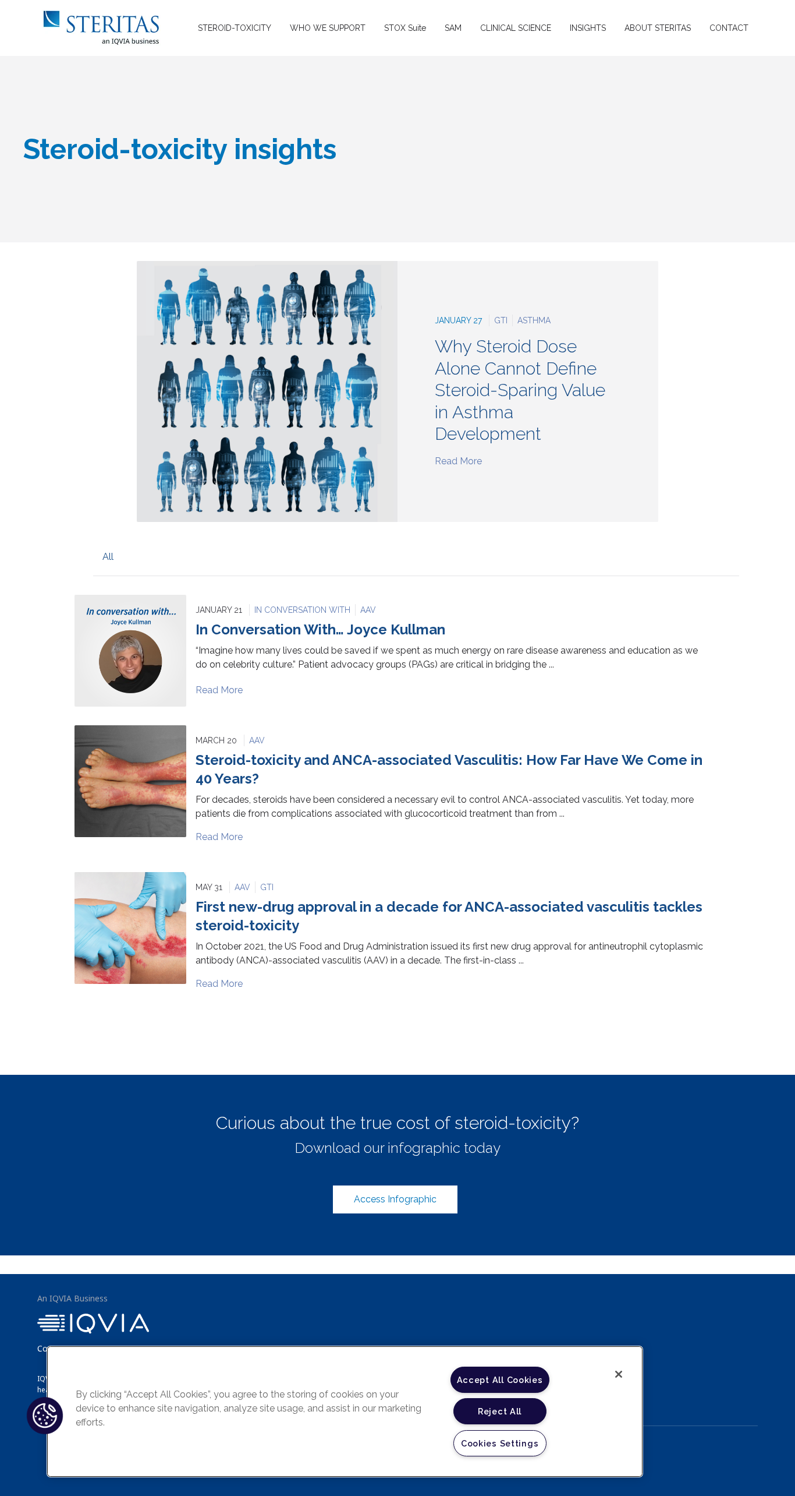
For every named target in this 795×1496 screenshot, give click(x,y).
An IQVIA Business (72, 1298)
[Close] (618, 1374)
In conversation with (302, 610)
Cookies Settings (500, 1443)
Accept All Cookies (500, 1380)
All (107, 556)
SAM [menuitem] (453, 28)
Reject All (499, 1411)
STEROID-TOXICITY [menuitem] (234, 28)
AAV (368, 610)
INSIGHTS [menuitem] (588, 28)
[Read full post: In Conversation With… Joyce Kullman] (130, 651)
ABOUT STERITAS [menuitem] (657, 28)
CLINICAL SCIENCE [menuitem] (515, 28)
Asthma (534, 320)
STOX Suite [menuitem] (405, 28)
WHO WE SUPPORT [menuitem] (327, 28)
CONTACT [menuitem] (728, 28)
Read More (458, 461)
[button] (44, 1415)
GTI (500, 320)
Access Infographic (395, 1199)
